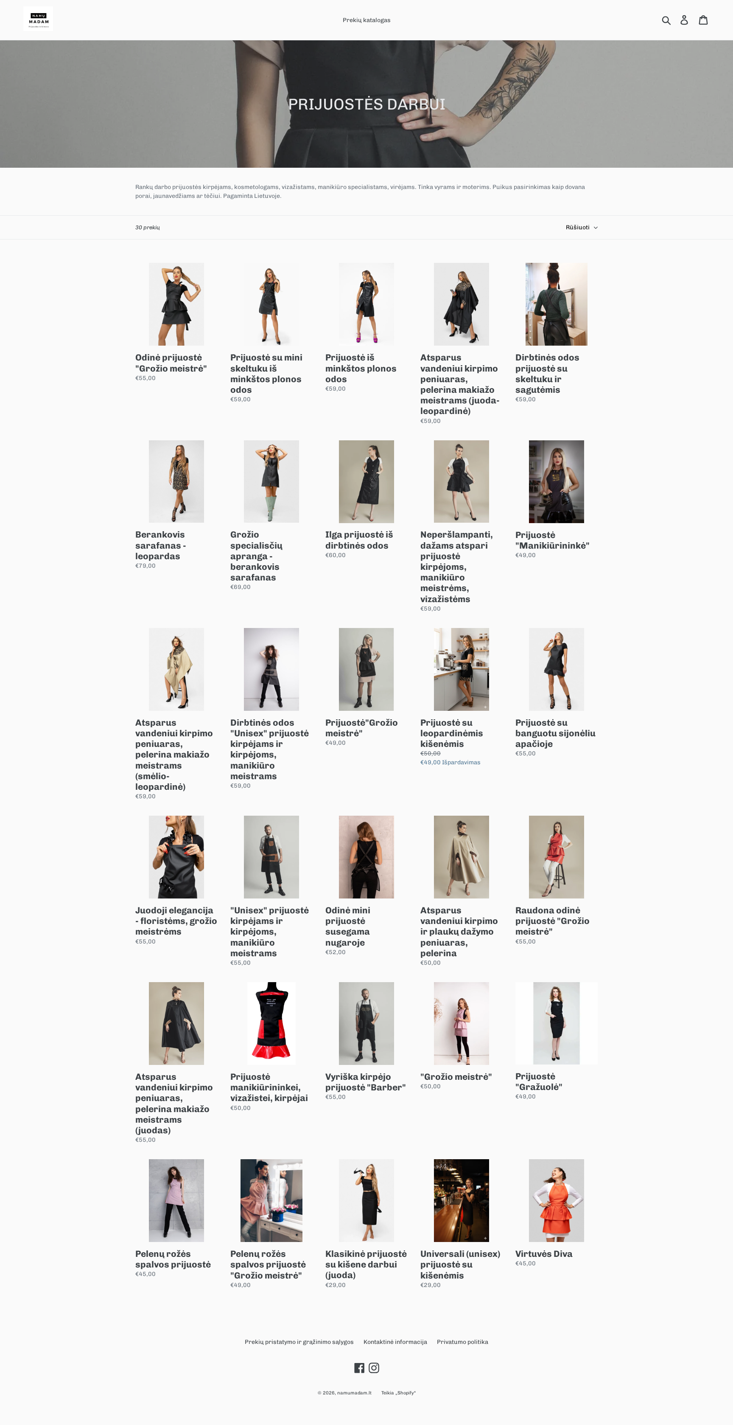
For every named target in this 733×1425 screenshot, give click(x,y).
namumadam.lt (354, 1393)
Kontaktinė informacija (395, 1342)
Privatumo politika (462, 1342)
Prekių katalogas (367, 20)
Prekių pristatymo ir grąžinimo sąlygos (299, 1342)
